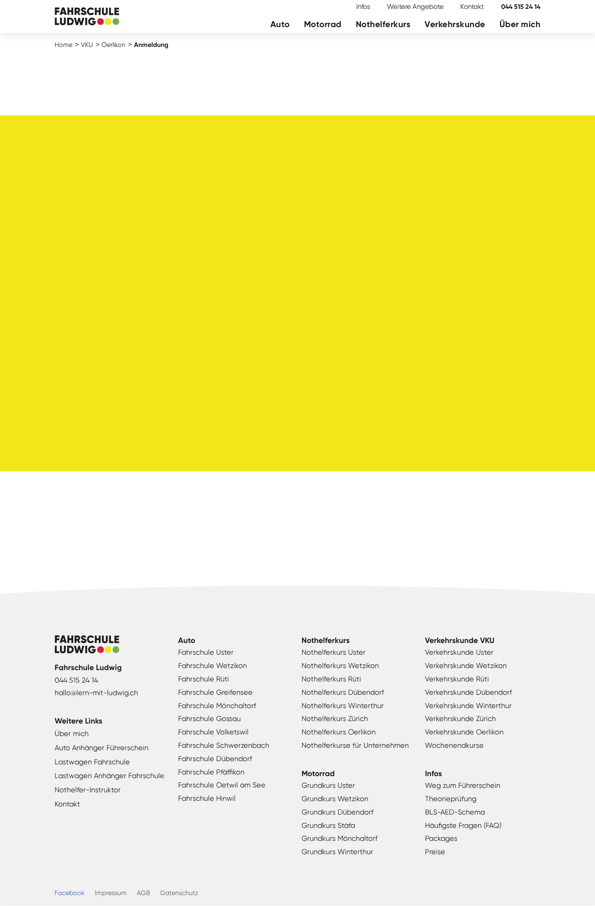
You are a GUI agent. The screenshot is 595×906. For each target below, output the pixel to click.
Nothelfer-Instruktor (88, 789)
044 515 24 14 (520, 7)
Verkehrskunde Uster (459, 652)
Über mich (520, 24)
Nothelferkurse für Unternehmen (355, 745)
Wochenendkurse (454, 745)
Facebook (70, 893)
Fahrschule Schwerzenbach (223, 745)
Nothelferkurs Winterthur (343, 705)
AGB (143, 893)
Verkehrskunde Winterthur (468, 705)
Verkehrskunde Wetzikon (466, 665)
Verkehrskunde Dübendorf (468, 692)
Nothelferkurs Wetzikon (340, 665)
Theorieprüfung (450, 798)
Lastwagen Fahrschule (92, 761)
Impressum (111, 893)
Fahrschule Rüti (203, 679)
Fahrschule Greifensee (215, 692)
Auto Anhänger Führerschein (102, 747)
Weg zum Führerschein (462, 785)
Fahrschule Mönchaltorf (217, 705)
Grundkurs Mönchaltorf (340, 838)
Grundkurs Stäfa (328, 825)
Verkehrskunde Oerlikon (464, 732)
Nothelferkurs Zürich (335, 718)
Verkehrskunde (455, 24)
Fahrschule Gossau (209, 718)
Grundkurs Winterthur (337, 851)
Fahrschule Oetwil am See (222, 785)
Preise (435, 851)
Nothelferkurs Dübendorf (343, 692)
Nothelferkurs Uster (334, 652)
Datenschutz (179, 893)
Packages (441, 838)
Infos (363, 6)
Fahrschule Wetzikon (212, 665)
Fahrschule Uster (206, 652)
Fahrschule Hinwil (207, 798)
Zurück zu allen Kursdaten (298, 540)
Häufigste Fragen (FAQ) (463, 825)
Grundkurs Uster (328, 785)
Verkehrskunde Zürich (460, 718)
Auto (280, 24)
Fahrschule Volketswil (213, 732)
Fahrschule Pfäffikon (211, 772)
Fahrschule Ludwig (87, 17)
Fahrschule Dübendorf (215, 758)
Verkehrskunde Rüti (457, 679)
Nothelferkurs (383, 24)
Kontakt (472, 6)
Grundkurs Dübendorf (338, 812)
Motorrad (323, 24)
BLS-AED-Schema (455, 812)
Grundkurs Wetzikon (335, 798)
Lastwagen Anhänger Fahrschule (109, 775)
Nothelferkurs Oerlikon (339, 732)
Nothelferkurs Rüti (331, 679)
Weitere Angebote (415, 6)
